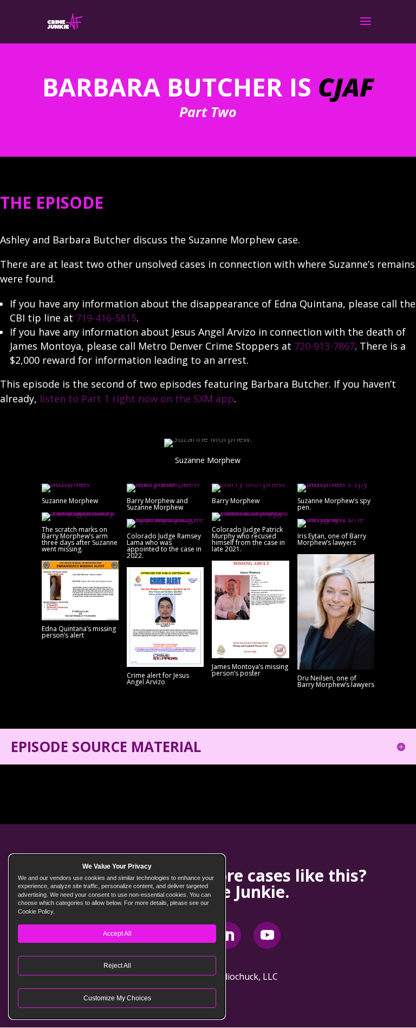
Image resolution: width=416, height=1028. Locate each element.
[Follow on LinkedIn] (227, 935)
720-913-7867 (324, 345)
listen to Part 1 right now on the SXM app (137, 398)
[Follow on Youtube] (267, 935)
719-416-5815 (106, 317)
